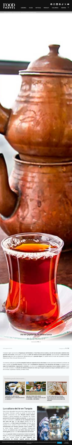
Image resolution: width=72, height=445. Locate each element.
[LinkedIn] (57, 4)
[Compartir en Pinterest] (68, 348)
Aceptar (59, 442)
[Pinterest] (60, 4)
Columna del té (16, 12)
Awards (63, 7)
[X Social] (65, 4)
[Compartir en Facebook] (67, 348)
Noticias (38, 7)
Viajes (31, 7)
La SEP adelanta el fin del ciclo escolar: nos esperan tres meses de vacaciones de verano (56, 398)
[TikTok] (62, 4)
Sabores (23, 7)
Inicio (5, 12)
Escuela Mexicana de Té (37, 339)
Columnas (55, 7)
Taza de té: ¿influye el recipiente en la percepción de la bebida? (14, 398)
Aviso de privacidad (66, 443)
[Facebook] (51, 4)
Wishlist (46, 7)
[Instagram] (54, 4)
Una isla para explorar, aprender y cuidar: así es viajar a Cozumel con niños (36, 398)
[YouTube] (68, 4)
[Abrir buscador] (68, 7)
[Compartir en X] (66, 348)
